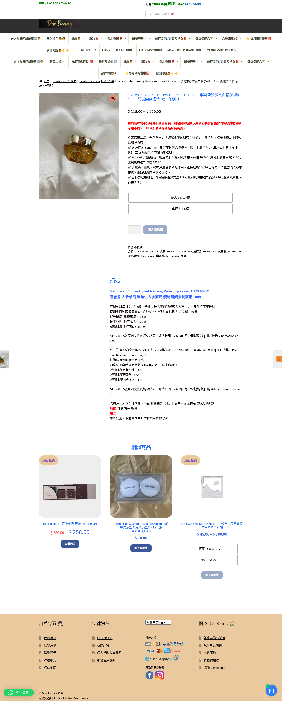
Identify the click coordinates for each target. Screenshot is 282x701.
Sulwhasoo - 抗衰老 (214, 251)
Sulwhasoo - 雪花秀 (64, 81)
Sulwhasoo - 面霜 (176, 256)
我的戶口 (50, 638)
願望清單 (50, 645)
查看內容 (70, 543)
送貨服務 (210, 653)
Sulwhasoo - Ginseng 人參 (149, 251)
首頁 (46, 81)
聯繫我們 (50, 653)
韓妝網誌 (50, 660)
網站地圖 (50, 668)
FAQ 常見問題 (213, 645)
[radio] (180, 197)
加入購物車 (155, 230)
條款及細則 (104, 638)
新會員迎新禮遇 (214, 638)
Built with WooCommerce (71, 698)
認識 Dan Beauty (214, 668)
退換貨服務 (211, 660)
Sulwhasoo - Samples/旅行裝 (97, 81)
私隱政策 (103, 645)
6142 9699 (193, 4)
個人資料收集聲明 (109, 653)
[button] (113, 98)
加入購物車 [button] (141, 548)
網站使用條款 (106, 660)
